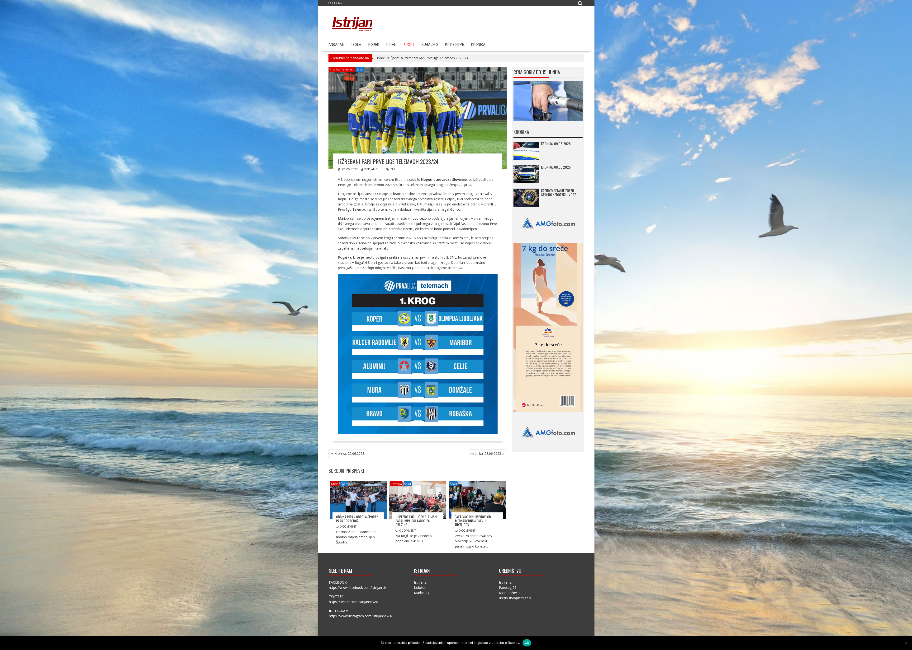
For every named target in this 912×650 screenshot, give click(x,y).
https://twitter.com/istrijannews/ (353, 601)
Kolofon (420, 587)
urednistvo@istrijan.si (515, 598)
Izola (356, 44)
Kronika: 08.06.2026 (556, 167)
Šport (409, 44)
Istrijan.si (371, 169)
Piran (391, 44)
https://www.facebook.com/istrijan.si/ (357, 587)
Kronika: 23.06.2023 (486, 453)
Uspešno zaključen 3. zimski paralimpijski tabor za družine (416, 520)
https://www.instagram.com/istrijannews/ (360, 616)
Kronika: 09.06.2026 (556, 143)
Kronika (478, 44)
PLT (392, 169)
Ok (527, 643)
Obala (334, 484)
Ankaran (336, 44)
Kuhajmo (430, 44)
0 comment (348, 527)
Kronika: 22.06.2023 (349, 453)
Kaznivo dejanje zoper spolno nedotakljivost (558, 192)
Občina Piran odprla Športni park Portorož (358, 518)
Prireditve (454, 44)
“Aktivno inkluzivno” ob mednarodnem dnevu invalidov (473, 520)
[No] (906, 643)
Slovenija (396, 484)
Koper (373, 44)
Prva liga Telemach (342, 69)
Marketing (421, 592)
